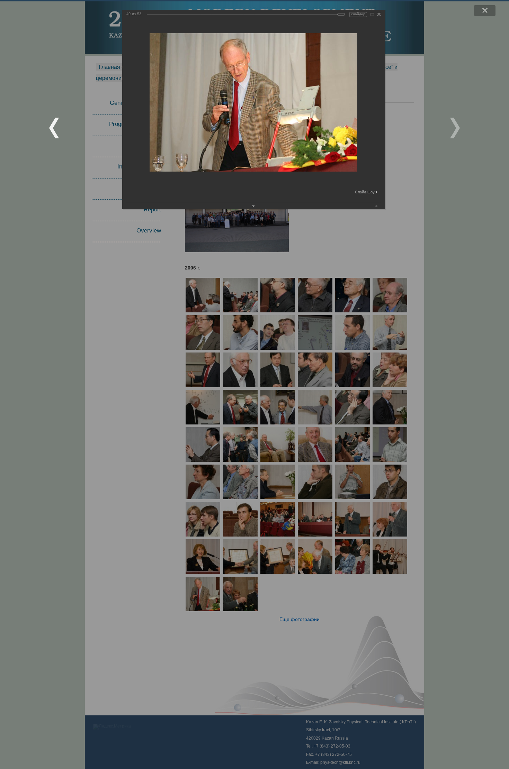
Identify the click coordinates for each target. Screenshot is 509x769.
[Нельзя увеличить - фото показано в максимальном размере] (372, 14)
